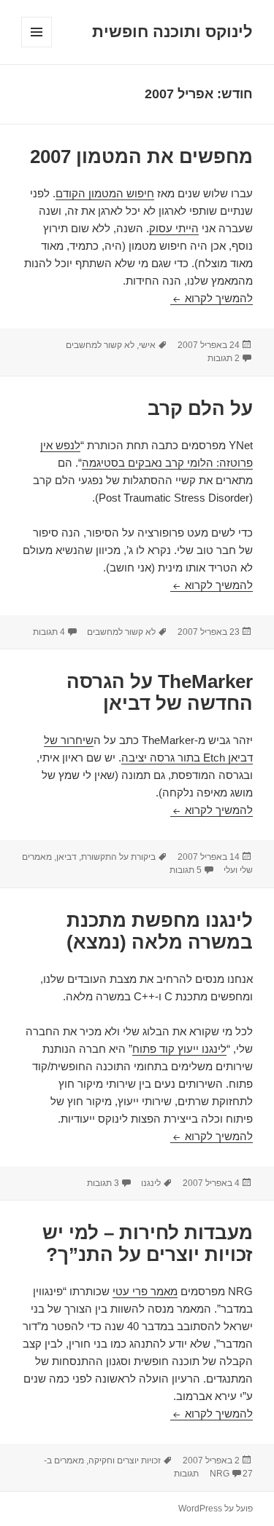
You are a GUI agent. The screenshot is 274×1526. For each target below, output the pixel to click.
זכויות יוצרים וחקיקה (124, 1460)
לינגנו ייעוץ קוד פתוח (179, 1049)
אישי (147, 345)
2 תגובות (224, 358)
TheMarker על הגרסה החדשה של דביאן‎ (159, 692)
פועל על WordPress (215, 1508)
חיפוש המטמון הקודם (105, 193)
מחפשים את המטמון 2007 (141, 156)
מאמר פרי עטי (145, 1291)
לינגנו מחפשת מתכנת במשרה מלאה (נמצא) (159, 931)
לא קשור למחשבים (100, 345)
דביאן (66, 857)
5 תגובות (186, 870)
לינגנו (151, 1183)
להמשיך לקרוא (211, 298)
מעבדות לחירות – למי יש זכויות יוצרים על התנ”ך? (147, 1243)
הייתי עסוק (174, 228)
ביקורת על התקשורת (118, 857)
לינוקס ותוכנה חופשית (172, 32)
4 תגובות (49, 632)
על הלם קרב (200, 408)
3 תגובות (103, 1183)
